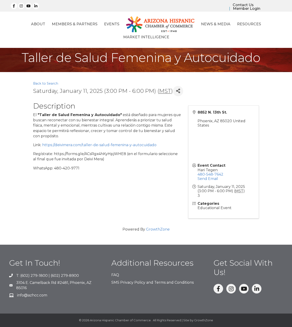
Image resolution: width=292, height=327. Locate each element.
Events (111, 24)
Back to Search (45, 83)
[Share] (178, 91)
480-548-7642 (210, 174)
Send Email (208, 178)
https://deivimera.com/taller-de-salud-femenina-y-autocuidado (99, 145)
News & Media (215, 24)
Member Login (246, 8)
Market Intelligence (146, 37)
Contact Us (243, 5)
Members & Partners (74, 24)
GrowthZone (158, 229)
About (38, 24)
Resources (249, 24)
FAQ (115, 275)
